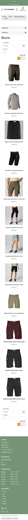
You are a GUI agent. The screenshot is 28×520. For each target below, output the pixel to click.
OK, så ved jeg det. (6, 518)
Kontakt (14, 1)
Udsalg (4, 503)
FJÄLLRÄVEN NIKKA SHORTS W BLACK (14, 370)
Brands (4, 501)
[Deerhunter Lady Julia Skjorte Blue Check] (14, 101)
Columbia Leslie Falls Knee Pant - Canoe (14, 256)
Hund (4, 499)
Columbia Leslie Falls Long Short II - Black (14, 284)
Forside (4, 17)
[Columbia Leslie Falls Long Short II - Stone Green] (14, 187)
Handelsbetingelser (6, 460)
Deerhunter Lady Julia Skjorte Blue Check (14, 113)
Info (2, 462)
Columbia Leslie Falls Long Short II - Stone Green (14, 199)
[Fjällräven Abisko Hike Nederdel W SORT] (14, 130)
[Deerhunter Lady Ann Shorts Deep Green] (14, 72)
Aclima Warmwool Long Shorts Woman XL (14, 170)
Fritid (3, 491)
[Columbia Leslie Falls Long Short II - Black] (14, 272)
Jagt (3, 494)
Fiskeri (4, 496)
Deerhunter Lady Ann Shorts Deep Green (14, 84)
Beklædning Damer (19, 17)
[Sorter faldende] (23, 45)
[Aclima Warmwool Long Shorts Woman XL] (14, 158)
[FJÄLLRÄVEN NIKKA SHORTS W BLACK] (14, 358)
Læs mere (15, 518)
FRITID (10, 17)
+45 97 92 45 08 (8, 450)
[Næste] (24, 58)
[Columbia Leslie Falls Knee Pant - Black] (14, 215)
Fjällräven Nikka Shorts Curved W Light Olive (14, 313)
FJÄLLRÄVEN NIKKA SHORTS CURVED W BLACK (14, 399)
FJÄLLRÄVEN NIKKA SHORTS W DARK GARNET (14, 342)
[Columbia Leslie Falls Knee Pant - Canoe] (14, 244)
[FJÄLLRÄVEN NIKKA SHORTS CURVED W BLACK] (14, 387)
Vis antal (5, 49)
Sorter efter (6, 43)
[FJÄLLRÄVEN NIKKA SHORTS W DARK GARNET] (14, 330)
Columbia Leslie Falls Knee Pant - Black (14, 227)
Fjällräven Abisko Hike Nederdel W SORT (14, 142)
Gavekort (3, 464)
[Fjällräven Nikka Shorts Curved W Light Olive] (14, 301)
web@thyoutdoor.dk (6, 452)
